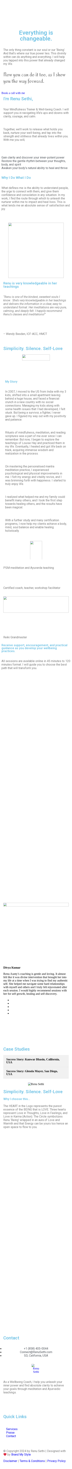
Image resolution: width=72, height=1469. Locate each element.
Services (12, 1429)
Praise (10, 1432)
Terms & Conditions (32, 1461)
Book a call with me (13, 93)
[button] (7, 893)
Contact (11, 1436)
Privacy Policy (56, 1461)
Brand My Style (21, 1454)
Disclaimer (10, 1461)
